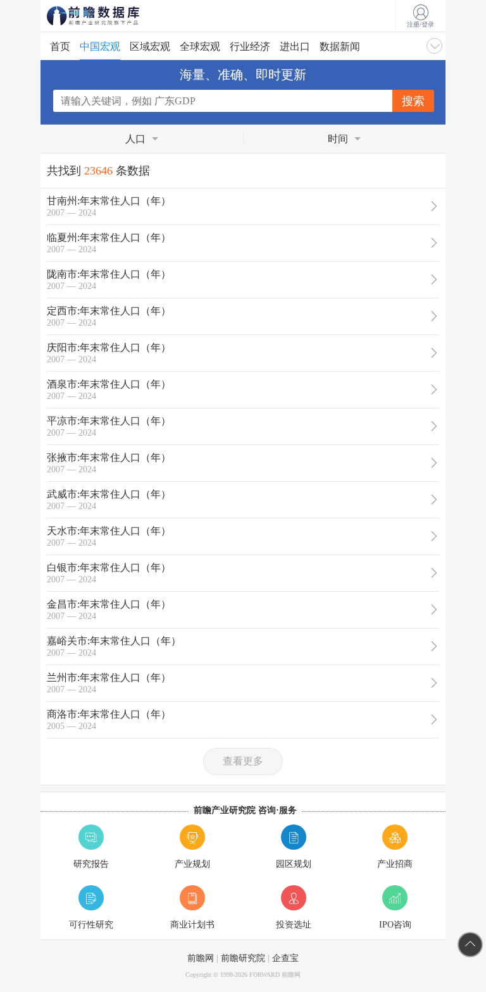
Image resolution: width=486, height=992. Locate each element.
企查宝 (285, 958)
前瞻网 (200, 958)
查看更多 (243, 761)
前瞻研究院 (243, 958)
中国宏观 (100, 46)
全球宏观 (200, 46)
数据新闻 (340, 46)
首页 (60, 46)
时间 (338, 138)
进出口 (295, 46)
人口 (135, 138)
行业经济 (250, 46)
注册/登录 (420, 24)
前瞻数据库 (110, 15)
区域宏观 (150, 46)
